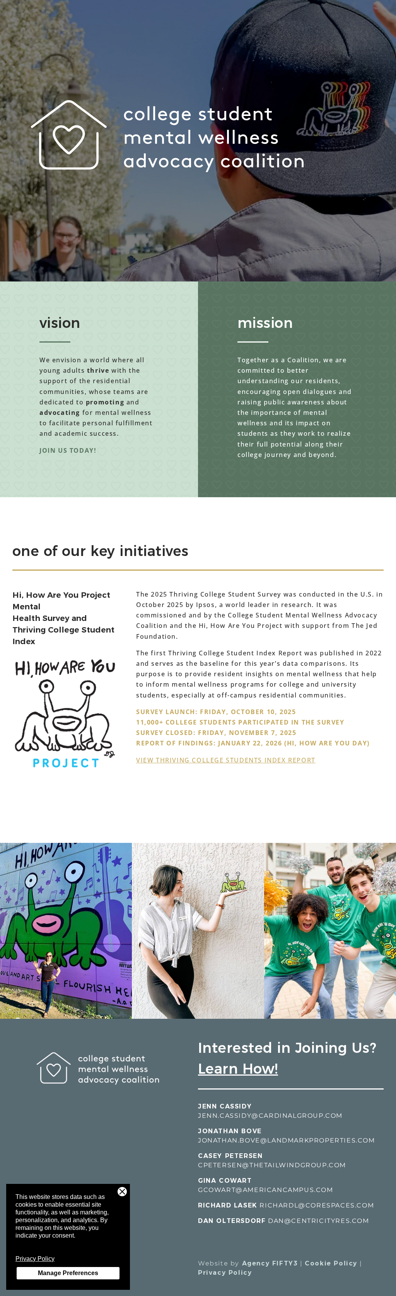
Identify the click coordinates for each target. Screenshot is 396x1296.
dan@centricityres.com (318, 1220)
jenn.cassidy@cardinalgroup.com (270, 1115)
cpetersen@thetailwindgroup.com (272, 1165)
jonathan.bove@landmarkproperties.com (286, 1140)
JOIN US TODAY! (67, 450)
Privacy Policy (35, 1258)
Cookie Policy (331, 1263)
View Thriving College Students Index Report (226, 760)
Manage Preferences (68, 1273)
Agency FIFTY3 (268, 1263)
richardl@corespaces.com (316, 1205)
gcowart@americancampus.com (265, 1190)
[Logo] (97, 1097)
